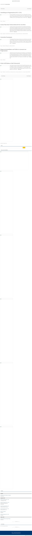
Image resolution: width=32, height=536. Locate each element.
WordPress (31, 535)
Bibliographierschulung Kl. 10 (4, 503)
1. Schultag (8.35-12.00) (3, 500)
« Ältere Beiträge (2, 8)
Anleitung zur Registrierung (3, 143)
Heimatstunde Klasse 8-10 (4, 509)
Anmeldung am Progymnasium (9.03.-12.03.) (11, 12)
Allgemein (4, 21)
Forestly (25, 535)
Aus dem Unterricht (8, 33)
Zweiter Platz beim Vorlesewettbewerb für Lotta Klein (13, 24)
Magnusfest (2, 512)
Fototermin (2, 515)
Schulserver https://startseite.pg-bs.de (16, 533)
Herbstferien (2, 519)
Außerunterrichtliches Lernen (19, 33)
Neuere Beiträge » (29, 8)
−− (13, 521)
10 (15, 521)
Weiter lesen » (29, 17)
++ (18, 521)
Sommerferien (2, 496)
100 (16, 521)
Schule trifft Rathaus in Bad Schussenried (10, 63)
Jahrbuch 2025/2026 (25, 33)
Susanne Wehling (7, 4)
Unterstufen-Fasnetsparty (6, 37)
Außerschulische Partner (13, 33)
